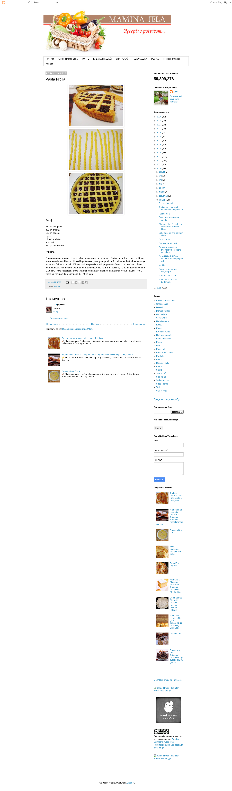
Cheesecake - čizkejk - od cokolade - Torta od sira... (170, 226)
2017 (159, 140)
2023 (159, 125)
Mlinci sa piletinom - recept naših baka (175, 550)
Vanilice (162, 265)
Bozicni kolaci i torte (165, 300)
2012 (159, 160)
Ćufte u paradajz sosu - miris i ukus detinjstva (82, 338)
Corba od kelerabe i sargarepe (168, 270)
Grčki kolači (161, 318)
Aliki (175, 92)
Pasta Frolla (164, 214)
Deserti (57, 286)
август (162, 172)
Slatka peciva (162, 380)
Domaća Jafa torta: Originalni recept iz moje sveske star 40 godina (176, 656)
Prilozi (159, 359)
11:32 (55, 312)
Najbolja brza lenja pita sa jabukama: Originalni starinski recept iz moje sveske (98, 355)
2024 (159, 120)
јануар (162, 200)
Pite (158, 346)
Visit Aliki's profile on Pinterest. (168, 680)
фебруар (163, 196)
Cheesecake (162, 304)
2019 (159, 132)
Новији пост (52, 324)
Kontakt (49, 64)
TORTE (85, 59)
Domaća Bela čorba (71, 371)
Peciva (159, 342)
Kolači (159, 328)
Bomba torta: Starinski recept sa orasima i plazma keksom (176, 604)
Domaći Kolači (163, 311)
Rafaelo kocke (162, 363)
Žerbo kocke (164, 239)
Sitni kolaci (161, 377)
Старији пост (139, 324)
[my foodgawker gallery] (168, 722)
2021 (159, 128)
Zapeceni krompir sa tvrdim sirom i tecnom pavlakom (170, 249)
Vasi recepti (161, 391)
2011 (159, 164)
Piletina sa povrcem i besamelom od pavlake (171, 208)
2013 (159, 156)
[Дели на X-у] (79, 282)
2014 (159, 152)
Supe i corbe (162, 384)
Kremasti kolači (163, 332)
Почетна (50, 59)
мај (161, 184)
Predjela (160, 356)
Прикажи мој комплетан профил (176, 99)
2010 (159, 168)
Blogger (130, 783)
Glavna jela (161, 314)
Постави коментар (59, 318)
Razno (159, 366)
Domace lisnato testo (168, 243)
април (162, 188)
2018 (159, 136)
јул (160, 176)
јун (160, 180)
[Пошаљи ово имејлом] (73, 282)
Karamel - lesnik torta (168, 275)
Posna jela (161, 349)
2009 (159, 288)
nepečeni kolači (163, 339)
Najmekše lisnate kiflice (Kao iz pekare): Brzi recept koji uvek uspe (176, 621)
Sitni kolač (161, 373)
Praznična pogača (174, 564)
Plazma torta (176, 634)
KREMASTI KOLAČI (102, 59)
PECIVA (155, 59)
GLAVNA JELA (140, 59)
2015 (159, 148)
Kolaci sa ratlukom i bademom (168, 280)
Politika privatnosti (171, 59)
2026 (159, 117)
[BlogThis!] (76, 282)
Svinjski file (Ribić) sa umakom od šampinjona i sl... (171, 258)
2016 (159, 144)
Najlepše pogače (164, 335)
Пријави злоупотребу (167, 399)
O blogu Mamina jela (68, 59)
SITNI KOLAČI (122, 59)
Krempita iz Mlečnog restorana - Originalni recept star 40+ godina (175, 586)
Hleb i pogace (162, 321)
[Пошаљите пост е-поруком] (67, 282)
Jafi (55, 304)
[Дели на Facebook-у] (82, 282)
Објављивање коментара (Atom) (77, 329)
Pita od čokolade (166, 203)
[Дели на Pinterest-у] (86, 282)
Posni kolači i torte (164, 352)
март (161, 192)
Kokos (159, 325)
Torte (158, 387)
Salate (159, 370)
